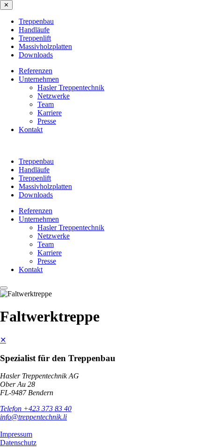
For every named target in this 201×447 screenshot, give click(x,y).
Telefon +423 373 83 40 (36, 408)
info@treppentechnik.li (33, 417)
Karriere (49, 113)
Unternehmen (39, 79)
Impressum (16, 434)
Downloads (36, 55)
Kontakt (31, 129)
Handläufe (34, 30)
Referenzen (35, 71)
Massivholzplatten (45, 46)
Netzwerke (53, 96)
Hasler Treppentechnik (70, 87)
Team (45, 104)
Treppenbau (36, 21)
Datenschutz (18, 443)
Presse (46, 121)
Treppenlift (35, 38)
